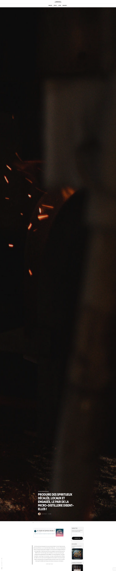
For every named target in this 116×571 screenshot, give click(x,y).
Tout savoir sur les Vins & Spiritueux (43, 491)
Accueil (33, 522)
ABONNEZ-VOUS (77, 538)
